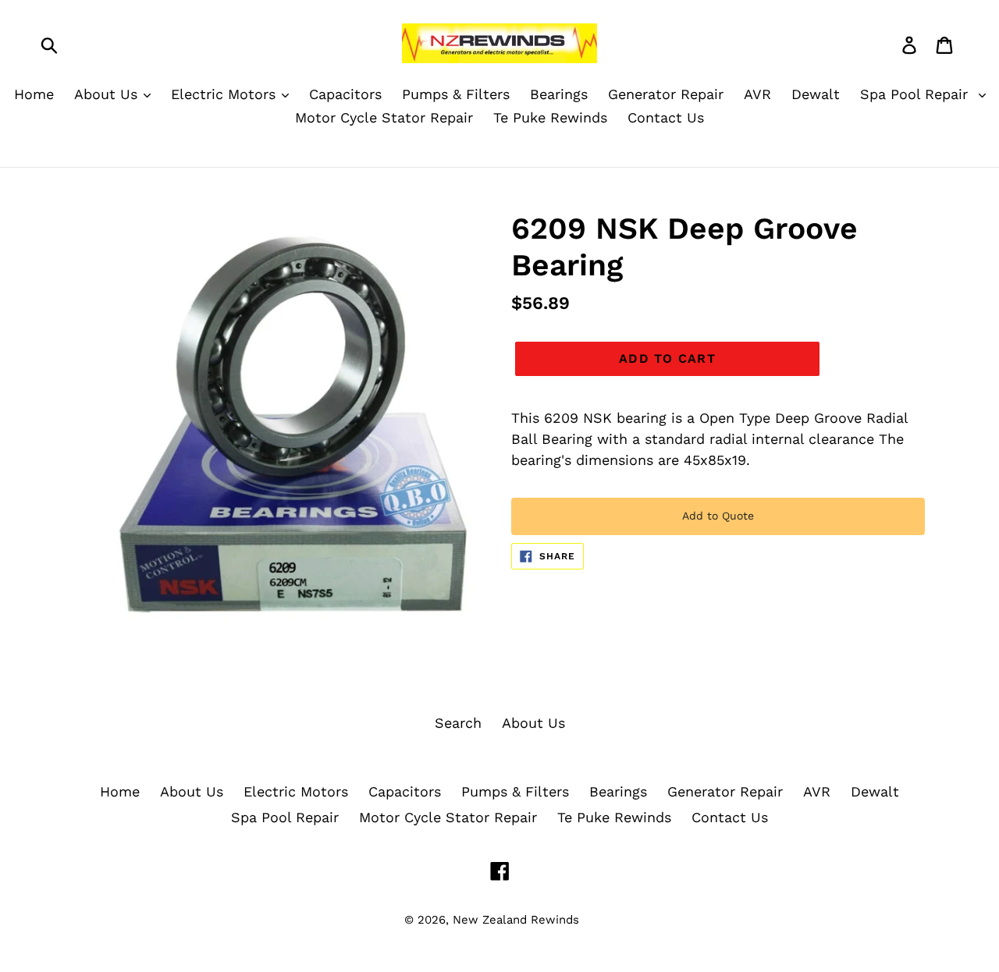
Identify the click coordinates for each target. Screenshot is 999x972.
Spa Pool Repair (285, 817)
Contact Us (729, 817)
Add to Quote (718, 515)
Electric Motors (296, 791)
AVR (816, 791)
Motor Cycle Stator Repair (448, 817)
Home (120, 791)
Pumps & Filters (515, 791)
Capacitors (404, 791)
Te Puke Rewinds (614, 817)
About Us (533, 723)
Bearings (618, 791)
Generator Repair (725, 791)
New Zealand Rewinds (516, 920)
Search (458, 723)
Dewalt (875, 791)
